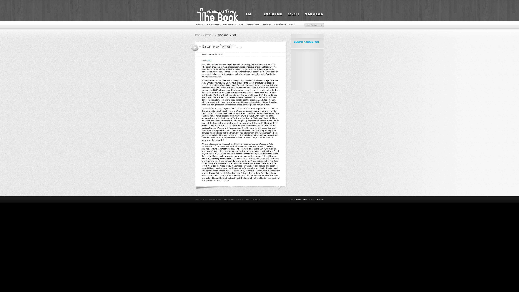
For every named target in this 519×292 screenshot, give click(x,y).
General (292, 25)
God (241, 25)
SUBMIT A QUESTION (306, 42)
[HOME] (251, 15)
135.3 (209, 61)
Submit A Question (201, 199)
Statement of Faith (215, 199)
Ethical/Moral (280, 25)
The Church (266, 25)
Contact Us (239, 199)
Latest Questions (228, 199)
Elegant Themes (301, 199)
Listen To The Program (252, 199)
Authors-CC (208, 35)
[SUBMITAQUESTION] (313, 15)
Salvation (200, 25)
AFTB (239, 47)
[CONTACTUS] (293, 15)
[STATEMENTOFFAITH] (272, 15)
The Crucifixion (252, 25)
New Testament (230, 25)
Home (197, 35)
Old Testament (213, 25)
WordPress (320, 199)
